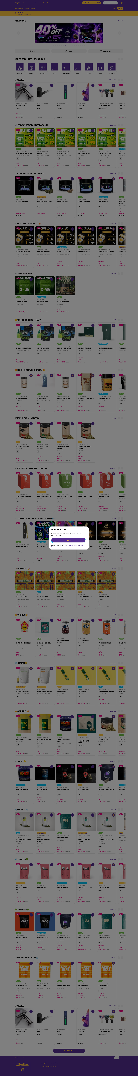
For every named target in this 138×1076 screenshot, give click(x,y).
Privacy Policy (72, 545)
